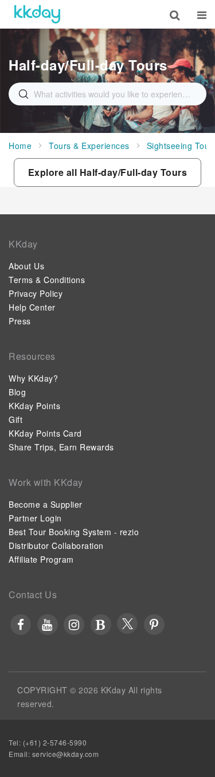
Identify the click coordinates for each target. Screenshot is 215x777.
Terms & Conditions (47, 279)
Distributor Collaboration (56, 545)
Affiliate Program (41, 559)
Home (20, 145)
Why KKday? (33, 378)
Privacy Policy (35, 293)
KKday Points (34, 405)
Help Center (32, 307)
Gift (15, 419)
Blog (17, 392)
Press (20, 321)
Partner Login (35, 518)
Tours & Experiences (89, 145)
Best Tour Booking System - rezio (74, 531)
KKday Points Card (45, 433)
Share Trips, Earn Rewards (61, 447)
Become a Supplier (46, 504)
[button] (108, 172)
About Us (26, 266)
